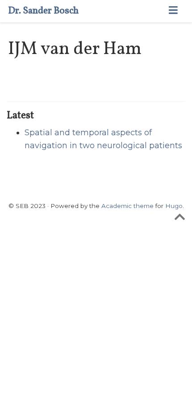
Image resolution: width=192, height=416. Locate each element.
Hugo (174, 205)
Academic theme (127, 205)
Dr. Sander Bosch (43, 11)
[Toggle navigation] (173, 11)
